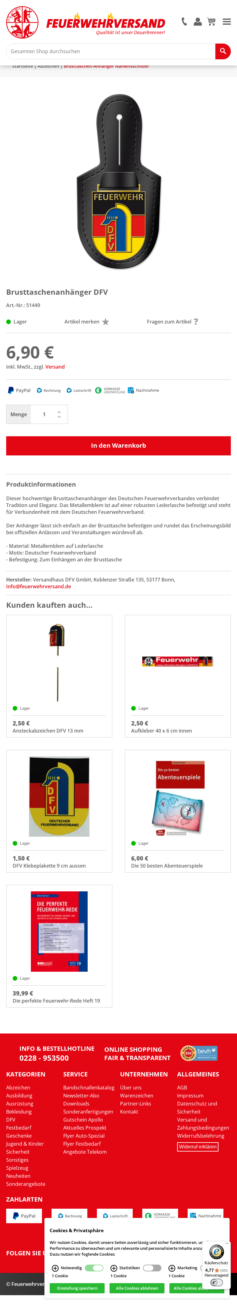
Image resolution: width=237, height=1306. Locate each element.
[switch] (216, 1282)
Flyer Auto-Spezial (84, 1135)
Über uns (131, 1087)
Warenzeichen (136, 1095)
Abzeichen (48, 66)
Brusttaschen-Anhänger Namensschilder (106, 66)
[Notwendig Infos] (55, 1268)
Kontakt (129, 1111)
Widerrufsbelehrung (200, 1135)
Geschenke (19, 1135)
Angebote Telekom (85, 1151)
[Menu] (227, 21)
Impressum (190, 1095)
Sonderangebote (25, 1184)
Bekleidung (19, 1111)
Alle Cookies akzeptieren (197, 1288)
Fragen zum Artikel (169, 321)
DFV (10, 1119)
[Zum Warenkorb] (211, 23)
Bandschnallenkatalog (88, 1087)
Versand (55, 366)
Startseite (22, 66)
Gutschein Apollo (83, 1119)
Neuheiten (18, 1176)
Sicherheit (18, 1151)
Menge (18, 414)
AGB (182, 1087)
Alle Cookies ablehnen (137, 1288)
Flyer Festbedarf (82, 1143)
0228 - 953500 (44, 1058)
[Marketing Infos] (171, 1268)
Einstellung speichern (77, 1288)
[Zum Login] (198, 22)
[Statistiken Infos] (113, 1268)
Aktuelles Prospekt (84, 1127)
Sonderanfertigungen (88, 1111)
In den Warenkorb (118, 445)
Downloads (76, 1103)
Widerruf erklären (198, 1146)
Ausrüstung (19, 1103)
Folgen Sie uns (31, 1253)
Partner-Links (135, 1103)
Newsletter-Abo (81, 1095)
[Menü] (227, 1245)
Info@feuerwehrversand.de (38, 586)
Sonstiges (17, 1159)
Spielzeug (17, 1167)
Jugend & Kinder (25, 1143)
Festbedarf (18, 1127)
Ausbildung (19, 1095)
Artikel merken (81, 321)
